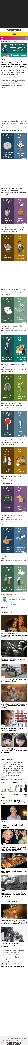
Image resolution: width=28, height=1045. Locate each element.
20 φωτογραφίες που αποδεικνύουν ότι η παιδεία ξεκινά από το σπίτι (14, 680)
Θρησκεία (3, 918)
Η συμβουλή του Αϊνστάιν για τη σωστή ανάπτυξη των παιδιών (13, 660)
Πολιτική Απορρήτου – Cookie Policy (10, 1040)
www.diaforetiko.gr (10, 594)
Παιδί (8, 607)
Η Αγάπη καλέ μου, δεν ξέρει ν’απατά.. (13, 780)
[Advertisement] (14, 14)
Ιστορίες (3, 941)
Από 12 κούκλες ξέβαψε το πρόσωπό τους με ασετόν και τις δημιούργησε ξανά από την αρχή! (14, 750)
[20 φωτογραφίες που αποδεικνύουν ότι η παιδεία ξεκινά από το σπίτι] (14, 671)
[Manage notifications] (2, 1042)
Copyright (4, 1038)
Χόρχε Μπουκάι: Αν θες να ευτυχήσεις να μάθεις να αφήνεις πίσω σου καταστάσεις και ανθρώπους (14, 894)
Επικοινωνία (23, 1040)
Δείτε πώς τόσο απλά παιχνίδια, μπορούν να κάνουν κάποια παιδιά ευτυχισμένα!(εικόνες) (14, 705)
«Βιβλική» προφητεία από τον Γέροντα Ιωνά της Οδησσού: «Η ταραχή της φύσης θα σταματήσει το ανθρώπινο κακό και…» (14, 922)
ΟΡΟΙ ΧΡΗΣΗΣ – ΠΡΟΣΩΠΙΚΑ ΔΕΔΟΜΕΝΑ (17, 1038)
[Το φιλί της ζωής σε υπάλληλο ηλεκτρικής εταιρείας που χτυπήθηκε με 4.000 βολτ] (14, 934)
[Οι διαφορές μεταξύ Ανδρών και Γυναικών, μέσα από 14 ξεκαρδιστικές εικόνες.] (14, 789)
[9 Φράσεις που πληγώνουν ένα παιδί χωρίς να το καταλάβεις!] (14, 718)
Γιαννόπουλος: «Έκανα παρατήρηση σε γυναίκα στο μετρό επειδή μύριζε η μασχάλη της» (13, 825)
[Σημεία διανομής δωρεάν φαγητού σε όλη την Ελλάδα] (14, 860)
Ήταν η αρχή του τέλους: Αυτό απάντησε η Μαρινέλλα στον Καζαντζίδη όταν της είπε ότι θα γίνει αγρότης (13, 849)
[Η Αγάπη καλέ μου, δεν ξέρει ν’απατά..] (14, 768)
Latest (14, 34)
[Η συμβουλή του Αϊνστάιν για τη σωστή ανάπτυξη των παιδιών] (14, 648)
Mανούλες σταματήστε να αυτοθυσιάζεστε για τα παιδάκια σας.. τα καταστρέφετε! (14, 635)
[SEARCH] (26, 38)
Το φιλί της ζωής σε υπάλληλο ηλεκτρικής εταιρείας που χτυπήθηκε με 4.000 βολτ (14, 945)
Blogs (3, 607)
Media (3, 631)
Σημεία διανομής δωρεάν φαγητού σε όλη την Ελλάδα (14, 872)
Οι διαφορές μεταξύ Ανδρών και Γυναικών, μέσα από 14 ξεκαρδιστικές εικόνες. (13, 801)
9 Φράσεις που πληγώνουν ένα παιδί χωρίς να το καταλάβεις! (12, 729)
